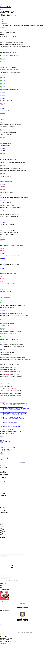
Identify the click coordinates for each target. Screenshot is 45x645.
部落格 (3, 20)
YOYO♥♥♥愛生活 (5, 7)
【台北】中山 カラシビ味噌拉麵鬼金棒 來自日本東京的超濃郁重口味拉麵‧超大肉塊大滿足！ (12, 414)
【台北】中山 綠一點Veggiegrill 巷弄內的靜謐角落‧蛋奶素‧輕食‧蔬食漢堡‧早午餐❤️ (11, 407)
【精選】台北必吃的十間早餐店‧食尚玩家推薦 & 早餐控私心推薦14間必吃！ (10, 404)
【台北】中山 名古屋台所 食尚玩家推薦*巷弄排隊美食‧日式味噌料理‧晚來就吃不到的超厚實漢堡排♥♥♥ (13, 412)
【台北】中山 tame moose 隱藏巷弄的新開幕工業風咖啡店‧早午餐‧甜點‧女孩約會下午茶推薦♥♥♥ (13, 413)
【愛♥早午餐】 (8, 450)
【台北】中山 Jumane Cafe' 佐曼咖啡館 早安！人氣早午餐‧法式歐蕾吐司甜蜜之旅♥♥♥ (22, 25)
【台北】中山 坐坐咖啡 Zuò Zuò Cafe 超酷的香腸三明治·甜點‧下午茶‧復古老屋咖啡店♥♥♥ (12, 418)
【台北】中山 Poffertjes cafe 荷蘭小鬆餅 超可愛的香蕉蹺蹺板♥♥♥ (10, 426)
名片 (3, 21)
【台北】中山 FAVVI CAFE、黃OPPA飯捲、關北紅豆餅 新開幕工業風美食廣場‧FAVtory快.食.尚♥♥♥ (12, 409)
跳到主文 (1, 9)
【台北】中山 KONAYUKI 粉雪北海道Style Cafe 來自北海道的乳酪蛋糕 (9, 422)
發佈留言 (2, 459)
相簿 (3, 19)
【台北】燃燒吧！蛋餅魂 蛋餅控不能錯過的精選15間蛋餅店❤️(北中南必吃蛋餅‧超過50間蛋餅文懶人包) (13, 403)
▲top (1, 452)
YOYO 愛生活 (1, 436)
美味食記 (7, 449)
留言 (8, 447)
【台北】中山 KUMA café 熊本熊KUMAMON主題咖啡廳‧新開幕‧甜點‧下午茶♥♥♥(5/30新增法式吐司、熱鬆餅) (14, 408)
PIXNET (16, 632)
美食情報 (3, 531)
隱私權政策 (27, 632)
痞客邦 (7, 447)
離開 (5, 643)
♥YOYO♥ (1, 442)
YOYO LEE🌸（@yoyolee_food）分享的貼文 (12, 580)
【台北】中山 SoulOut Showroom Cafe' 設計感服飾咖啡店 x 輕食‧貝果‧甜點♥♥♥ (10, 417)
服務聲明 (31, 632)
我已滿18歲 (2, 643)
